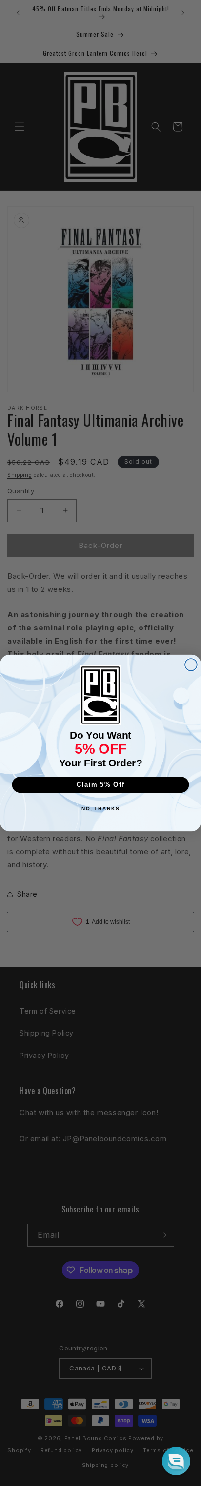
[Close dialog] (191, 665)
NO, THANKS (100, 809)
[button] (176, 1461)
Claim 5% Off (101, 784)
